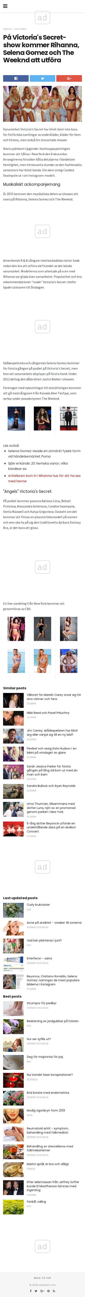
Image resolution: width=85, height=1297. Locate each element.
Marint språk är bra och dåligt (48, 1164)
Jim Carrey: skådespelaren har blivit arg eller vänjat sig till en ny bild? (52, 732)
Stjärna (7, 29)
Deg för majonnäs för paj (45, 1057)
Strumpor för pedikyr (42, 1003)
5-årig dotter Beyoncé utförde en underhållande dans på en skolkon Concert (51, 827)
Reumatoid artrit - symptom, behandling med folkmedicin (48, 1130)
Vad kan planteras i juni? (44, 940)
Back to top (42, 1278)
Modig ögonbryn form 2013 (46, 1110)
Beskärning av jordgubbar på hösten (53, 1021)
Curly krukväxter (38, 905)
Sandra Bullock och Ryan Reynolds (51, 786)
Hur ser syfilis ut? (39, 1039)
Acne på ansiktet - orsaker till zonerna (54, 923)
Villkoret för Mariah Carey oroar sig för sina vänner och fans (54, 697)
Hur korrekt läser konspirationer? (50, 1075)
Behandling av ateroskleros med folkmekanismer (50, 1148)
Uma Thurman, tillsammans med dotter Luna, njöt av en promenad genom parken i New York (51, 808)
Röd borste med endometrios (48, 1093)
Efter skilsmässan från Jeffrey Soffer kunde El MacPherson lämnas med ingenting (53, 1186)
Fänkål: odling (36, 1202)
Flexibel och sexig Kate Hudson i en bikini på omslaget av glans (52, 750)
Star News (21, 29)
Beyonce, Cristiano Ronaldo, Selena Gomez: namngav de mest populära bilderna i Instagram (53, 980)
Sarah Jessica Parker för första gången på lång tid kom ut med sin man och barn (52, 770)
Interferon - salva (39, 958)
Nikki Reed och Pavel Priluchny (48, 713)
